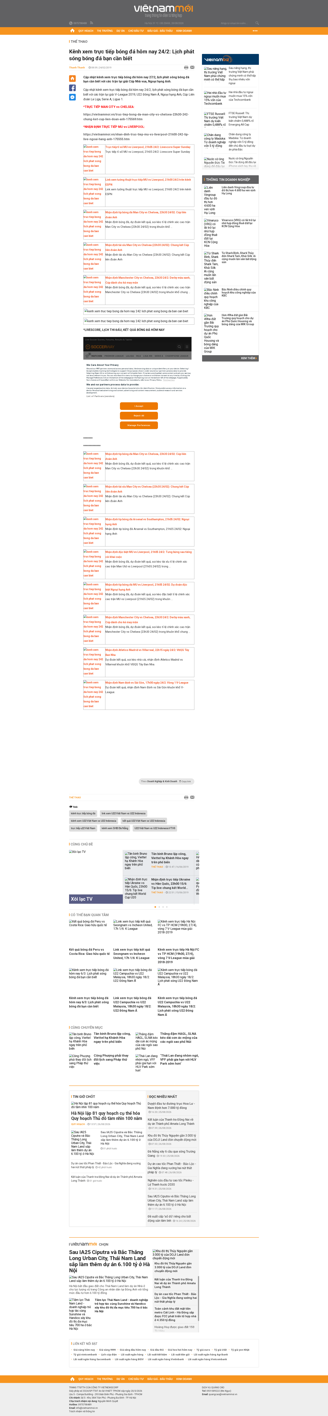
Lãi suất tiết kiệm (157, 1354)
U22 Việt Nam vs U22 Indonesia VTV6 (155, 828)
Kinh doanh (184, 30)
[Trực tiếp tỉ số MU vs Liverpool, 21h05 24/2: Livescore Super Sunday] (93, 170)
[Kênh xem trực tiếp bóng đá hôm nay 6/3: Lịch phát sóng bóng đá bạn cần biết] (89, 977)
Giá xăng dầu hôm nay (133, 1349)
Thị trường (105, 30)
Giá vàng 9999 (107, 1349)
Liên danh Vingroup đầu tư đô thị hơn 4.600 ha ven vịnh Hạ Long (238, 190)
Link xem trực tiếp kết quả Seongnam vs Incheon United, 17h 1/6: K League (131, 954)
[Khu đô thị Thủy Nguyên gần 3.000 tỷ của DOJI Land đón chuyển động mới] (176, 1254)
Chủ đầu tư (136, 30)
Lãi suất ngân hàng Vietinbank (166, 1359)
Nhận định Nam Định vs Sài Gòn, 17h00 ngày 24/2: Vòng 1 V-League (146, 682)
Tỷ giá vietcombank (85, 1354)
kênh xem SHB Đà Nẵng (115, 828)
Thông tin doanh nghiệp (228, 180)
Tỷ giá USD (220, 1349)
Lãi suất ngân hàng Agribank (211, 1354)
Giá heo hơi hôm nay (180, 1349)
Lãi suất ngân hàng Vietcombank (207, 1359)
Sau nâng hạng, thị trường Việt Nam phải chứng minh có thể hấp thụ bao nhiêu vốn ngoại (242, 75)
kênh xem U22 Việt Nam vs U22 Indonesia (93, 821)
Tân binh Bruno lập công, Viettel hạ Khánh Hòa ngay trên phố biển (169, 858)
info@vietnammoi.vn (87, 1408)
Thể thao (79, 41)
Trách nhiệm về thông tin (82, 1411)
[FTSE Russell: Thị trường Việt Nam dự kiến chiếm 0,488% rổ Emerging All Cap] (215, 119)
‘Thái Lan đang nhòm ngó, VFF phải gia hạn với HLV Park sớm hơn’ (179, 1059)
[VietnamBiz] (218, 59)
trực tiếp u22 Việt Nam (83, 828)
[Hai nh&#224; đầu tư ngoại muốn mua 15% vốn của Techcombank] (215, 98)
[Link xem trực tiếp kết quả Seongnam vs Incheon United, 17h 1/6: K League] (134, 929)
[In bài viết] (185, 67)
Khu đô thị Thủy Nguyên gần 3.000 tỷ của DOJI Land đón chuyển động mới (173, 1267)
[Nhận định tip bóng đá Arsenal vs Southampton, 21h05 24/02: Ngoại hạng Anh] (93, 542)
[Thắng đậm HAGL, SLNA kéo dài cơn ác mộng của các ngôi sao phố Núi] (147, 1041)
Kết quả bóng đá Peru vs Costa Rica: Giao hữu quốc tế (89, 952)
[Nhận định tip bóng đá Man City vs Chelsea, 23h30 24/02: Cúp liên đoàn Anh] (93, 235)
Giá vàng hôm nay (84, 1349)
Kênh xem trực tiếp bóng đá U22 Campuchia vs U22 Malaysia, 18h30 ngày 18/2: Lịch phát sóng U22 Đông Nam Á (177, 1006)
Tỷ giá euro (203, 1349)
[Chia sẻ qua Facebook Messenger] (72, 97)
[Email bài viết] (191, 67)
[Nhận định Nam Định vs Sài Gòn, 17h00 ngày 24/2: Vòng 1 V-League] (93, 706)
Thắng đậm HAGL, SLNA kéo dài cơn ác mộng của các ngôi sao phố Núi (178, 1038)
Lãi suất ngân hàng (132, 1354)
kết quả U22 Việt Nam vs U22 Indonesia (144, 821)
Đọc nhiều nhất (163, 1097)
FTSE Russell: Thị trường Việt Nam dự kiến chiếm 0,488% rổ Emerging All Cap (241, 119)
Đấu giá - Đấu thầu (160, 30)
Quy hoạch (85, 30)
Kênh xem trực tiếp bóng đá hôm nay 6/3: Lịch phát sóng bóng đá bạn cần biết (89, 1002)
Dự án (121, 30)
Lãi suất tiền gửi (180, 1354)
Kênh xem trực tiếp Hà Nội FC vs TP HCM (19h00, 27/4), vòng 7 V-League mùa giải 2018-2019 (178, 956)
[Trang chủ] (72, 31)
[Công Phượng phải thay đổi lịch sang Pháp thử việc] (80, 1063)
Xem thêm (248, 358)
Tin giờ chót (84, 1097)
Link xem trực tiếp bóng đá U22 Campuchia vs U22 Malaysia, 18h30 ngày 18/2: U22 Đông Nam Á (132, 1004)
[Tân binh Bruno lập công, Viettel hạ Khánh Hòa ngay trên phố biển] (136, 861)
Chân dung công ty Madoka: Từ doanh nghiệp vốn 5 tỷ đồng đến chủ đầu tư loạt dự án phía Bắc (242, 142)
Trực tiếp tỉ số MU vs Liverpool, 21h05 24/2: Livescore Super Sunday (147, 147)
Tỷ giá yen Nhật (240, 1349)
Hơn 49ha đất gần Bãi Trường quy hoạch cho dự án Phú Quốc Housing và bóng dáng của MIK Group (238, 320)
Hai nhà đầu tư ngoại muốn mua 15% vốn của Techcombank (241, 96)
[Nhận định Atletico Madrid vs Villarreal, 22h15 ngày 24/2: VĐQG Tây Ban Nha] (93, 673)
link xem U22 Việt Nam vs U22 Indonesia (123, 813)
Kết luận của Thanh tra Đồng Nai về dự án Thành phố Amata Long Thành (175, 1283)
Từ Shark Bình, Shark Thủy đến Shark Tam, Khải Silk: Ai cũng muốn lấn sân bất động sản (239, 257)
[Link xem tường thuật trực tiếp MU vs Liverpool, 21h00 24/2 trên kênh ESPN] (93, 203)
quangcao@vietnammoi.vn (223, 1394)
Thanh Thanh (77, 67)
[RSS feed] (92, 23)
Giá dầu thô (157, 1349)
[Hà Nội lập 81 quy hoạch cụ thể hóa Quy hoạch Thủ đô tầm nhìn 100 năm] (107, 1105)
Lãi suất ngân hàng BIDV (129, 1359)
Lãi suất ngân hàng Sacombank (92, 1359)
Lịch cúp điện (109, 1354)
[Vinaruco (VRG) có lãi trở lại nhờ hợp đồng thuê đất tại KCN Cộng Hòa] (211, 233)
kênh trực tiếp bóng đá (83, 813)
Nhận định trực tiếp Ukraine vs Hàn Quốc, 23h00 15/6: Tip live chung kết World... (170, 884)
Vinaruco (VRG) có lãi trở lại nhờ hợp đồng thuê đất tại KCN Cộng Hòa (239, 223)
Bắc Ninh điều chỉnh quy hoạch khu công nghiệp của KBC (239, 292)
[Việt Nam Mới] (164, 11)
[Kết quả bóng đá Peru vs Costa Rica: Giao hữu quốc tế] (89, 925)
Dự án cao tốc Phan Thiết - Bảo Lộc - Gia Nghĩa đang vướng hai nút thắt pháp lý (172, 1168)
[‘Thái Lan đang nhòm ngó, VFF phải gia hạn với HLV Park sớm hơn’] (147, 1063)
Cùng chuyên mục (87, 1027)
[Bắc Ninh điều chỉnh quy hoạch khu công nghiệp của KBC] (211, 299)
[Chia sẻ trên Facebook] (72, 88)
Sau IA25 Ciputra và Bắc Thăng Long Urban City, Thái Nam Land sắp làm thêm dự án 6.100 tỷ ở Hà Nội (122, 1138)
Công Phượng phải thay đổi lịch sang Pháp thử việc (111, 1059)
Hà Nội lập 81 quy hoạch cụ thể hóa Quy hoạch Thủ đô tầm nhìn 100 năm (106, 1116)
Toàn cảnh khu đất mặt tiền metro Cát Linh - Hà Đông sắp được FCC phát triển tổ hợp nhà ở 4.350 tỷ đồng (175, 1314)
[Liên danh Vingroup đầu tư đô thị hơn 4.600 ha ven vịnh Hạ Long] (211, 200)
